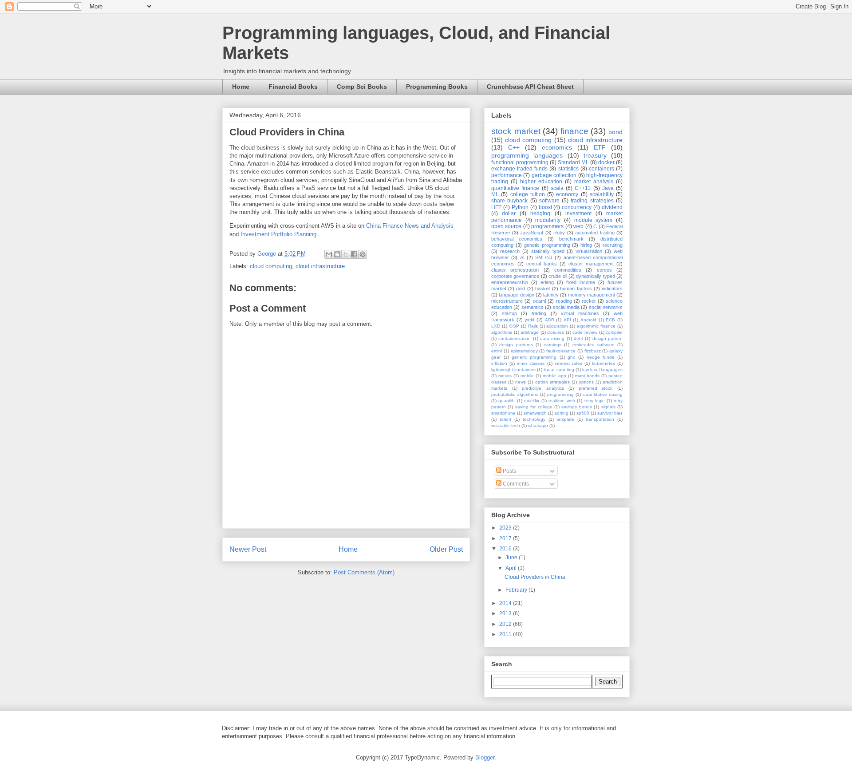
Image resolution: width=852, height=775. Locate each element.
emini (496, 350)
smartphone (503, 413)
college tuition (527, 194)
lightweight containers (513, 369)
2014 (506, 603)
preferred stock (596, 388)
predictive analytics (543, 388)
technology (534, 419)
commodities (567, 270)
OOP (514, 326)
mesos (505, 375)
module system (593, 220)
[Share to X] (345, 254)
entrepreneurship (509, 282)
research (510, 251)
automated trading (595, 232)
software (549, 201)
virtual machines (580, 313)
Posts (508, 471)
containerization (514, 338)
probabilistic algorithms (514, 394)
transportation (600, 419)
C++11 (583, 188)
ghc (571, 357)
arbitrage (530, 332)
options (586, 382)
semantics (532, 307)
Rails (533, 326)
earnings (552, 344)
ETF (600, 147)
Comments (515, 484)
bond (615, 131)
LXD (495, 326)
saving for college (533, 406)
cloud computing (271, 266)
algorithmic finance (596, 326)
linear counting (559, 369)
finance (574, 131)
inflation (499, 363)
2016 (506, 549)
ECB (610, 319)
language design (516, 294)
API (567, 319)
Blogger (484, 757)
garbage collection (554, 175)
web (578, 226)
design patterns (515, 344)
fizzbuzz (592, 350)
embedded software (593, 344)
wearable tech (505, 425)
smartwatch (535, 413)
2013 (506, 613)
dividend (612, 207)
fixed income (580, 282)
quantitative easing (603, 394)
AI (522, 257)
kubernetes (603, 363)
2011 (506, 634)
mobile (527, 375)
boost (545, 207)
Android (588, 319)
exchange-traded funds (519, 169)
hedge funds (601, 357)
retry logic (594, 400)
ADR (549, 319)
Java (608, 188)
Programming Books (437, 86)
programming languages (527, 155)
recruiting (613, 245)
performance (506, 175)
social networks (606, 307)
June (512, 557)
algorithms (501, 332)
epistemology (524, 350)
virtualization (589, 251)
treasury (595, 155)
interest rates (568, 363)
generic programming (534, 357)
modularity (547, 220)
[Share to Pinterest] (362, 254)
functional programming (519, 162)
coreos (604, 270)
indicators (612, 288)
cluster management (591, 263)
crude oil (557, 276)
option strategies (552, 382)
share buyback (509, 201)
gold (520, 288)
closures (555, 332)
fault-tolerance (561, 350)
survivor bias (610, 413)
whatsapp (538, 425)
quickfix (531, 400)
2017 (506, 538)
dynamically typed (595, 276)
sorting (561, 413)
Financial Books (293, 86)
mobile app (554, 375)
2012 (506, 624)
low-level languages (602, 369)
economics (557, 147)
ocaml (539, 301)
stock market (515, 131)
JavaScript (531, 232)
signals (608, 406)
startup (509, 313)
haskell (542, 288)
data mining (552, 338)
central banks (541, 263)
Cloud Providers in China (535, 577)
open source (506, 226)
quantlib (506, 400)
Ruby (559, 232)
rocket (589, 301)
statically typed (547, 251)
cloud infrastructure (320, 266)
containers (601, 169)
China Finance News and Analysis (410, 225)
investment (578, 213)
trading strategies (592, 201)
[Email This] (328, 254)
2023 (506, 528)
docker (606, 162)
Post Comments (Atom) (364, 572)
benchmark (571, 238)
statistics (568, 169)
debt (578, 338)
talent (505, 419)
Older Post (446, 549)
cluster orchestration (515, 270)
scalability (602, 194)
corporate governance (515, 276)
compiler (614, 332)
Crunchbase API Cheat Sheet (530, 86)
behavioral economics (516, 238)
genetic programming (547, 245)
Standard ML (573, 162)
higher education (541, 181)
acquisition (557, 326)
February (517, 590)
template (565, 419)
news (520, 382)
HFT (496, 207)
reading (564, 301)
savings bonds (576, 406)
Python (520, 207)
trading (539, 313)
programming (560, 394)
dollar (509, 213)
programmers (547, 226)
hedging (540, 213)
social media (566, 307)
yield (529, 319)
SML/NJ (543, 257)
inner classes (530, 363)
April (511, 568)
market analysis (593, 181)
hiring (586, 245)
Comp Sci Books (362, 86)
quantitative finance (515, 188)
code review (584, 332)
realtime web (561, 400)
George (267, 253)
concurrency (577, 207)
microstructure (507, 301)
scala (557, 188)
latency (551, 294)
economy (567, 194)
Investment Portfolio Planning (278, 234)
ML (495, 194)
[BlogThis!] (337, 254)
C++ (514, 147)
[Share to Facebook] (354, 254)
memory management (591, 294)
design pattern (607, 338)
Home (240, 86)
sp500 (582, 413)
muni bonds (587, 375)
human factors (576, 288)
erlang (547, 282)
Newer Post (247, 549)
